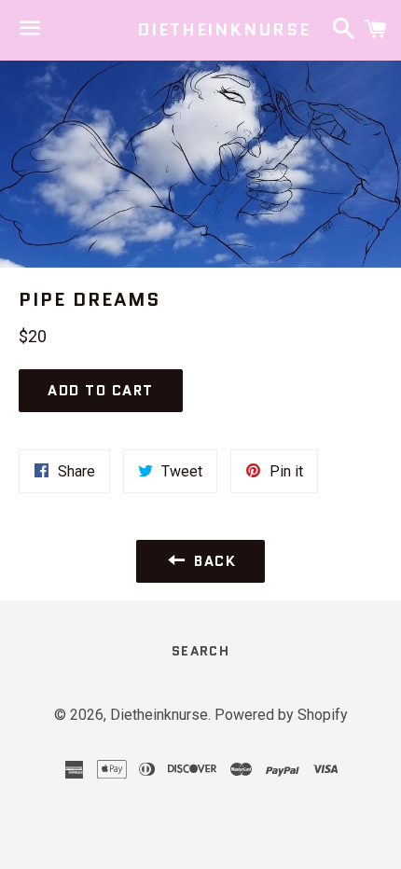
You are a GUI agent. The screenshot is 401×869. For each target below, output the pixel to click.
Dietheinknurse (201, 30)
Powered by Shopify (281, 715)
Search (200, 650)
